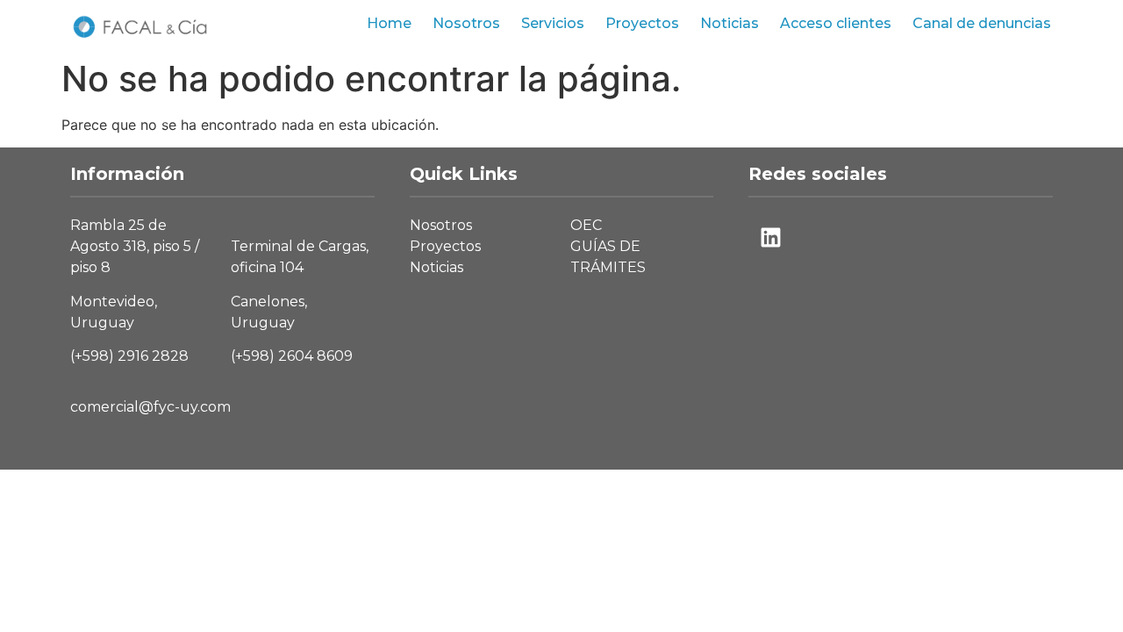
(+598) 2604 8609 (292, 356)
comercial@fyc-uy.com (150, 407)
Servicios (552, 23)
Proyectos (642, 23)
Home (389, 23)
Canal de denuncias (981, 23)
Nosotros (466, 23)
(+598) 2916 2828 (129, 356)
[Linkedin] (770, 237)
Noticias (729, 23)
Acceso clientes (835, 23)
